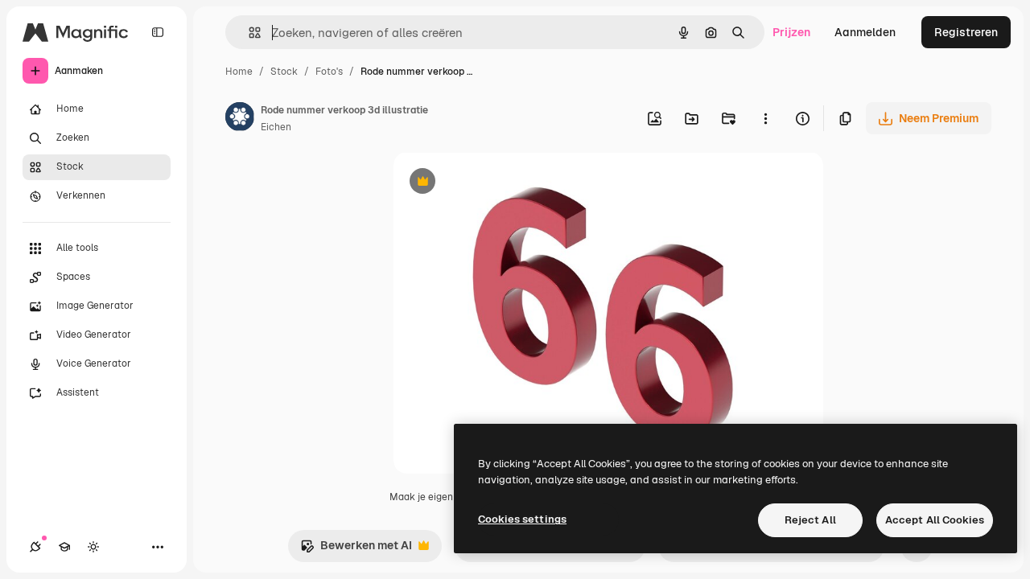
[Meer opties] (765, 118)
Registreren (966, 32)
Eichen (276, 127)
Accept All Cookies (934, 520)
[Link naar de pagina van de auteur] (239, 119)
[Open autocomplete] (248, 33)
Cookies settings (522, 519)
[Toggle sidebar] (158, 32)
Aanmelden (865, 32)
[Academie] (64, 547)
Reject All (810, 520)
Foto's (329, 71)
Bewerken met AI (356, 549)
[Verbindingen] (35, 547)
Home (239, 71)
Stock (284, 71)
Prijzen (791, 32)
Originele (499, 183)
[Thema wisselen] (93, 547)
